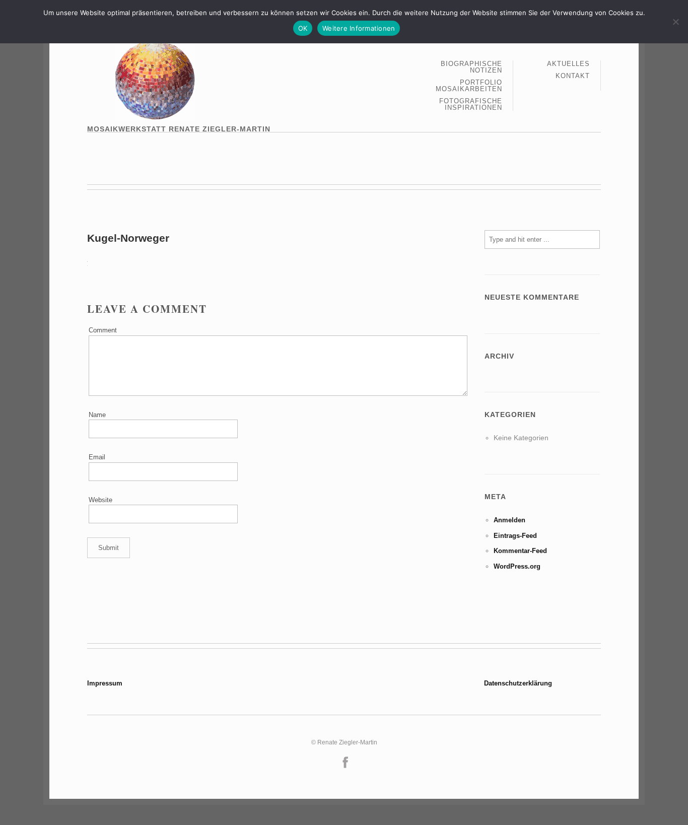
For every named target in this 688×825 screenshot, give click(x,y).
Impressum (104, 683)
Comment (103, 330)
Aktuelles (568, 63)
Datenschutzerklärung (518, 683)
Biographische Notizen (471, 67)
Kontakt (573, 76)
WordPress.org (517, 566)
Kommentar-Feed (520, 551)
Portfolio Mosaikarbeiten (469, 86)
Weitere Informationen (358, 28)
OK (303, 28)
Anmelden (509, 520)
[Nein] (675, 22)
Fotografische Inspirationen (470, 104)
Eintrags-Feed (515, 535)
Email (97, 457)
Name (97, 415)
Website (100, 500)
